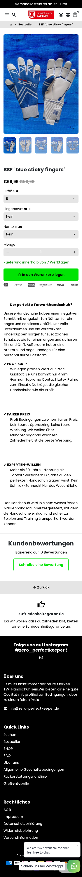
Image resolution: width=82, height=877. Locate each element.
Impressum (13, 816)
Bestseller (25, 24)
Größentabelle (16, 783)
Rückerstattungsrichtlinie (25, 776)
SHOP (8, 748)
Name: (12, 226)
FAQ (7, 755)
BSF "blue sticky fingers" (56, 24)
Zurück (41, 587)
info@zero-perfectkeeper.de (31, 708)
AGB (7, 809)
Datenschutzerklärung (22, 823)
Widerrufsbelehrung (20, 830)
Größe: (10, 190)
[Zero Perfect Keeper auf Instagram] (41, 657)
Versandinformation (20, 837)
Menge (9, 244)
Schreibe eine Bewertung (41, 564)
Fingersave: (17, 208)
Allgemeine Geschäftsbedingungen (33, 769)
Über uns (11, 762)
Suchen (9, 734)
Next (74, 84)
